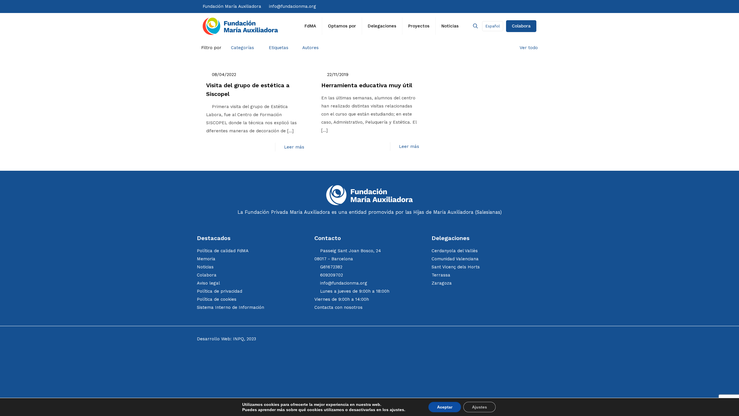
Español (492, 26)
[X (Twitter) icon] (489, 6)
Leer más (294, 147)
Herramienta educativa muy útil (366, 85)
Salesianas (488, 212)
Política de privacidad (219, 291)
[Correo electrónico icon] (524, 6)
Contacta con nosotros (338, 307)
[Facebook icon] (483, 6)
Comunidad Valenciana (455, 258)
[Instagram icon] (495, 6)
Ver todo (529, 47)
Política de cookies (216, 299)
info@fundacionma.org (292, 6)
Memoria (206, 258)
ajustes (397, 409)
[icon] (518, 6)
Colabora (521, 26)
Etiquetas (278, 47)
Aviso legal (208, 283)
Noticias (205, 267)
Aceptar (444, 407)
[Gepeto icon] (529, 6)
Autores (310, 47)
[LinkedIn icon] (512, 6)
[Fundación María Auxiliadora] (240, 26)
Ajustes (479, 407)
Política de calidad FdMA (223, 250)
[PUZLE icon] (534, 6)
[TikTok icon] (501, 6)
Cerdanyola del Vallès (455, 250)
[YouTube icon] (506, 6)
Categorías (242, 47)
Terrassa (441, 275)
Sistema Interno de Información (230, 307)
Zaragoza (442, 283)
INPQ (238, 338)
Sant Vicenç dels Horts (456, 267)
